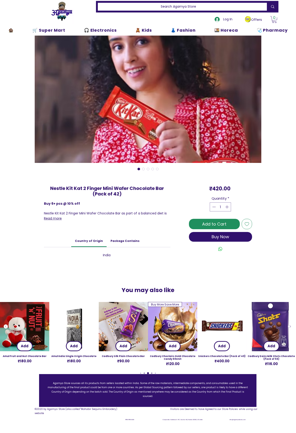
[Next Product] (290, 326)
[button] (274, 19)
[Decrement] (213, 207)
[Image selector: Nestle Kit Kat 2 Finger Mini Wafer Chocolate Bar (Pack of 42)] (138, 169)
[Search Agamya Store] (272, 7)
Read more (53, 218)
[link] (89, 241)
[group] (148, 334)
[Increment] (227, 207)
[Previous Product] (6, 326)
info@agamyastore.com (238, 420)
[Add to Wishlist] (247, 224)
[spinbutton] (220, 207)
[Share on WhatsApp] (220, 249)
